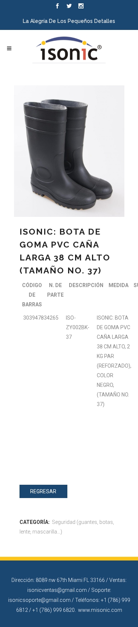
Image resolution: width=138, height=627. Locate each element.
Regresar (43, 491)
